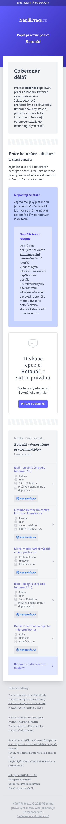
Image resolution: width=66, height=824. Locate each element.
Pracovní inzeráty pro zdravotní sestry (26, 699)
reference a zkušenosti (33, 816)
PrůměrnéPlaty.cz (31, 284)
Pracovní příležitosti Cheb (20, 730)
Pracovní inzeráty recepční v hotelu (25, 707)
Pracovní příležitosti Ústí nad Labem (25, 717)
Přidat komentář (33, 403)
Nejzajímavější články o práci (22, 775)
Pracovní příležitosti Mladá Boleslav (25, 726)
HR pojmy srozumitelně (19, 779)
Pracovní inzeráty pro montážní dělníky (27, 695)
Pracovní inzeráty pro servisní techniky (27, 703)
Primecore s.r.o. (33, 812)
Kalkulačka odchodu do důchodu (24, 783)
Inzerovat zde (23, 454)
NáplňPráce (33, 20)
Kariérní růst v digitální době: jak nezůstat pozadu (32, 740)
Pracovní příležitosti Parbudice (23, 721)
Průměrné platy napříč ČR (20, 788)
